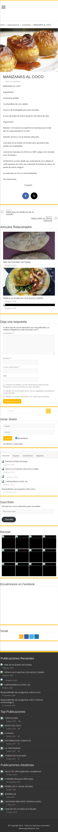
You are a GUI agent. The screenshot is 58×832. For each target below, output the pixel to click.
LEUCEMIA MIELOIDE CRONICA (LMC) (23, 801)
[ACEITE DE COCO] (2, 725)
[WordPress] (36, 636)
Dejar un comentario (13, 81)
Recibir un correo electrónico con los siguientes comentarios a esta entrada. (28, 392)
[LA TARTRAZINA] (2, 748)
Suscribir (9, 519)
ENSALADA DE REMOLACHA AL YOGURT (20, 212)
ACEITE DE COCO (13, 725)
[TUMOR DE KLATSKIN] (2, 755)
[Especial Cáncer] (29, 9)
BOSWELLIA (10, 794)
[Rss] (21, 636)
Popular (16, 456)
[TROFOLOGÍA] (2, 718)
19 (18, 736)
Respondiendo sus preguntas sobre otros (18, 489)
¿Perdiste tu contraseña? (13, 444)
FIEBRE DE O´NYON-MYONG (19, 786)
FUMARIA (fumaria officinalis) (19, 779)
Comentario (8, 333)
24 (19, 729)
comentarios (28, 456)
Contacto (9, 733)
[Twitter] (31, 636)
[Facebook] (26, 636)
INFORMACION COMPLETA (18, 740)
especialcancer (13, 25)
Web (5, 376)
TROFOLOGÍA (11, 718)
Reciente (6, 456)
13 (18, 759)
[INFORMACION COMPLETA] (2, 740)
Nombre (7, 358)
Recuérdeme (22, 438)
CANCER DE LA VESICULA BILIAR (20, 809)
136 (19, 721)
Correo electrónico (11, 367)
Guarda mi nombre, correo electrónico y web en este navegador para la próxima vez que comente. (25, 386)
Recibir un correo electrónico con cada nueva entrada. (27, 397)
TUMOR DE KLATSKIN (15, 755)
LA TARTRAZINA (12, 748)
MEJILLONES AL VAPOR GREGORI (41, 219)
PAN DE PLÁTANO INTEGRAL (17, 262)
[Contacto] (2, 733)
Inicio (2, 25)
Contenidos (26, 25)
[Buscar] (48, 411)
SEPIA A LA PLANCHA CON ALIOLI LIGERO (23, 298)
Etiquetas (40, 456)
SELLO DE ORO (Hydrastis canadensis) (23, 771)
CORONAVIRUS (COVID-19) (16, 481)
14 (18, 744)
